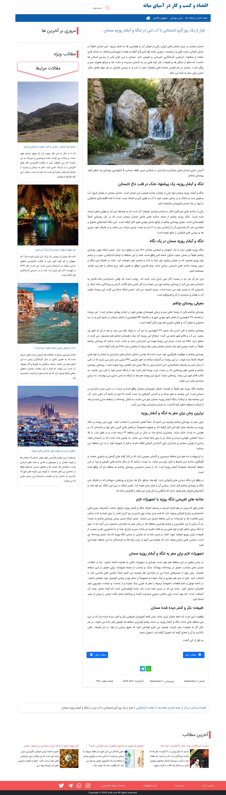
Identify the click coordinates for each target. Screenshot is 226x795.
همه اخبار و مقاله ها (196, 18)
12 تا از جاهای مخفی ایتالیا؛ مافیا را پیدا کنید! (55, 348)
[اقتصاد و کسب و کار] (176, 6)
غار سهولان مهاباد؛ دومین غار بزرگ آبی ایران (55, 250)
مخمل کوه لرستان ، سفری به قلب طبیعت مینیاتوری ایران (50, 147)
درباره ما (179, 785)
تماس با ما (208, 785)
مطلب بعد (191, 655)
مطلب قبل (100, 655)
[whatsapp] (79, 786)
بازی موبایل (176, 18)
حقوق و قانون (160, 18)
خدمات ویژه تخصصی (113, 785)
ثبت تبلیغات (150, 785)
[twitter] (61, 786)
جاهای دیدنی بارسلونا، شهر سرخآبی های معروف (53, 451)
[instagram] (88, 786)
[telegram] (70, 786)
